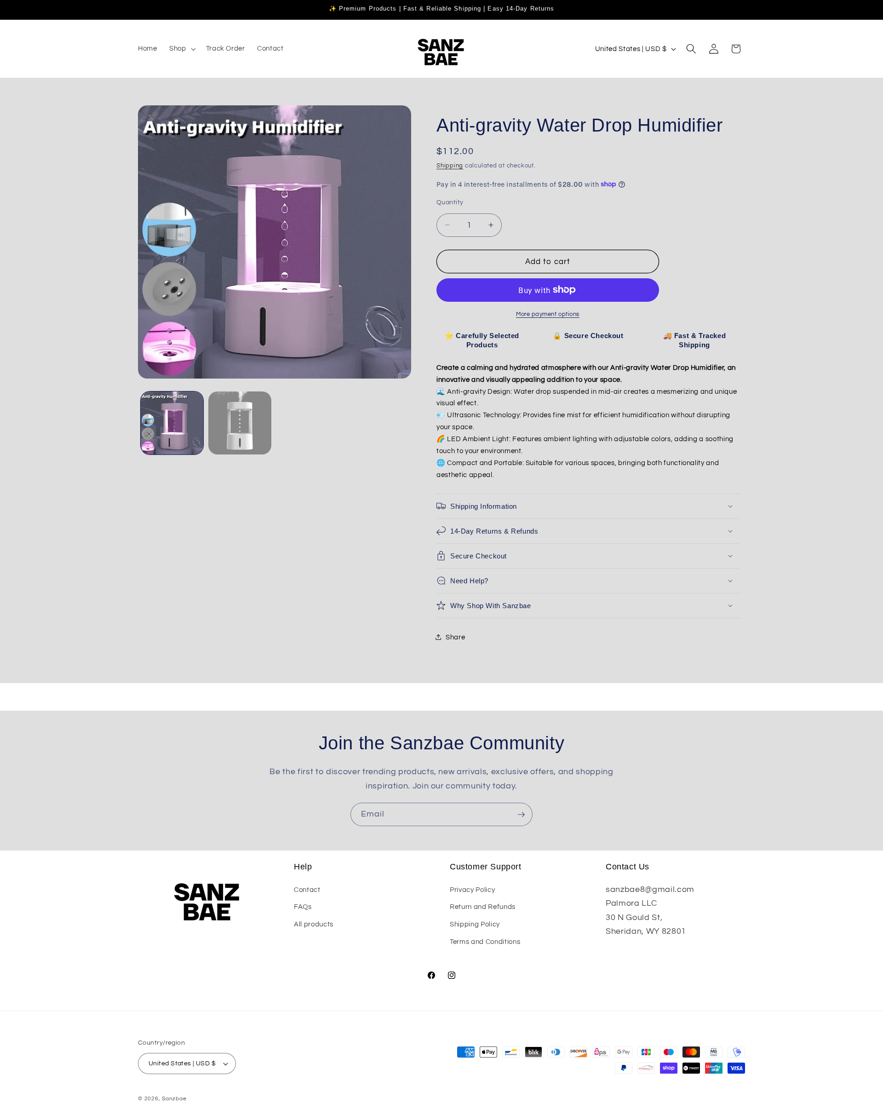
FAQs (303, 906)
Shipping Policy (475, 923)
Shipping (449, 165)
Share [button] (455, 636)
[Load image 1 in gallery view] (172, 422)
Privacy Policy (472, 889)
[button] (181, 48)
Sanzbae (174, 1099)
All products (313, 923)
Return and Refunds (483, 906)
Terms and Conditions (485, 941)
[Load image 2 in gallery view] (239, 422)
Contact (307, 889)
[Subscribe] (521, 815)
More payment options (547, 313)
